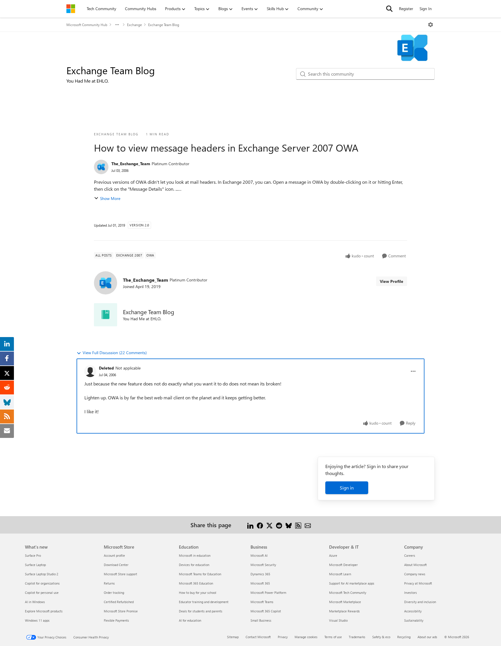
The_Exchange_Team (130, 163)
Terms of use (333, 637)
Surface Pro (33, 555)
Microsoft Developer (343, 565)
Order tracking (114, 592)
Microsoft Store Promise (121, 611)
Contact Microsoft (258, 637)
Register (406, 8)
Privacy (283, 637)
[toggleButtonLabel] (430, 25)
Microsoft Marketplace (345, 602)
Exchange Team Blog (163, 24)
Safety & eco (381, 637)
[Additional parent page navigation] (117, 25)
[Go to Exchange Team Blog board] (105, 314)
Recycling (404, 637)
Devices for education (194, 565)
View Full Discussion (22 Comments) (115, 352)
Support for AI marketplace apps (351, 583)
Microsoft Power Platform (268, 592)
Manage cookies (306, 637)
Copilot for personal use (42, 592)
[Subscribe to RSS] (298, 525)
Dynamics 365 (260, 574)
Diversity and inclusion (420, 602)
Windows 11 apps (37, 620)
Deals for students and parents (200, 611)
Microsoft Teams (262, 602)
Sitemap (233, 637)
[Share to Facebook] (260, 525)
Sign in (347, 488)
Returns (109, 583)
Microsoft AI (259, 555)
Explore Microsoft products (44, 611)
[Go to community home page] (70, 8)
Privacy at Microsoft (418, 583)
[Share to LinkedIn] (250, 525)
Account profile (114, 555)
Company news (414, 574)
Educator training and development (203, 602)
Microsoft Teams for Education (200, 574)
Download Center (116, 565)
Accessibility (413, 611)
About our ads (427, 637)
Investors (410, 592)
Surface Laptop (35, 565)
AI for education (190, 620)
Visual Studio (338, 620)
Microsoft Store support (120, 574)
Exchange (134, 24)
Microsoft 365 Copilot (266, 611)
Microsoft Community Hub (86, 24)
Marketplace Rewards (344, 611)
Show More (110, 198)
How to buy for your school (197, 592)
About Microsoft (415, 565)
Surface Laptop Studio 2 (41, 574)
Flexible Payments (116, 620)
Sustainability (413, 620)
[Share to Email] (308, 525)
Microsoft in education (194, 555)
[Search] (389, 8)
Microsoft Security (263, 565)
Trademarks (357, 637)
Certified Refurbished (119, 602)
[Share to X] (269, 525)
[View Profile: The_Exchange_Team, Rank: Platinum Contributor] (101, 167)
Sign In (426, 8)
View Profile (391, 281)
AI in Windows (35, 602)
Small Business (261, 620)
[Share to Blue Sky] (289, 525)
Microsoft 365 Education (196, 583)
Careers (409, 555)
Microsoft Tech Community (347, 592)
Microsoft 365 (260, 583)
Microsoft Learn (340, 574)
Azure (333, 555)
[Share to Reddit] (279, 525)
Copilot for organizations (42, 583)
